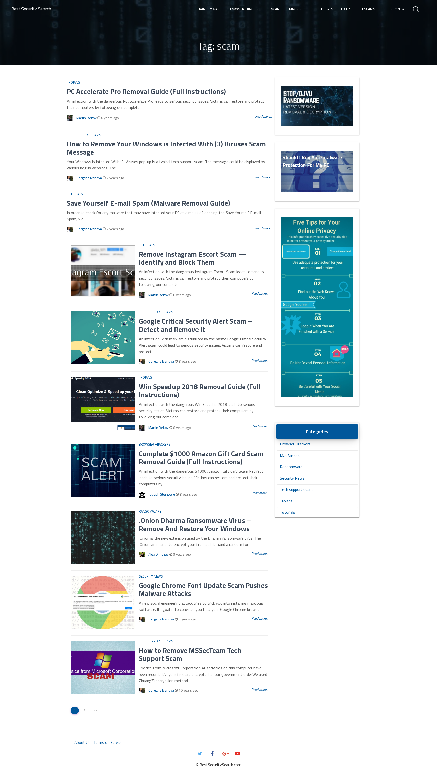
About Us (82, 742)
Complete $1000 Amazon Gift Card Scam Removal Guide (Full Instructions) (201, 457)
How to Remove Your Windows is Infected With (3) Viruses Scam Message (166, 147)
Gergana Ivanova (89, 177)
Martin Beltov (86, 117)
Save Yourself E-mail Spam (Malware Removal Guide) (148, 202)
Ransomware (210, 8)
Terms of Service (107, 742)
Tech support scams (358, 8)
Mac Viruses (299, 8)
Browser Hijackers (244, 8)
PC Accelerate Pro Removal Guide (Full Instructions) (146, 91)
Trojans (274, 8)
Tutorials (325, 8)
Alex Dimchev (158, 554)
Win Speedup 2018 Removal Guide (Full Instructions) (200, 390)
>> (95, 710)
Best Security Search (31, 8)
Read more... (263, 116)
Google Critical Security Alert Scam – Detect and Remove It (195, 325)
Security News (395, 8)
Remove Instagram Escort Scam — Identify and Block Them (192, 257)
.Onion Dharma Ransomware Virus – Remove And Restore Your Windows (195, 524)
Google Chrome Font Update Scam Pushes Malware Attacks (203, 589)
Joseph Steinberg (161, 494)
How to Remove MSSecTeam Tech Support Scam (190, 654)
